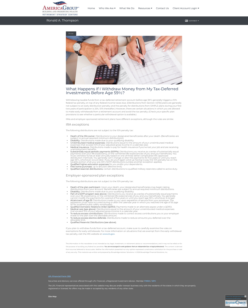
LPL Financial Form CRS (59, 276)
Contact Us (162, 8)
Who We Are (106, 8)
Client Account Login (185, 8)
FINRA (147, 281)
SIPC (154, 281)
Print (71, 33)
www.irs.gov (108, 234)
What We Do (126, 8)
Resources (144, 8)
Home (91, 8)
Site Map (52, 296)
